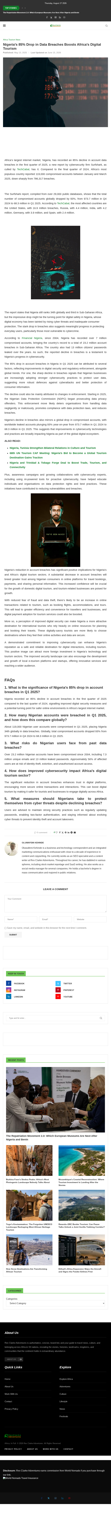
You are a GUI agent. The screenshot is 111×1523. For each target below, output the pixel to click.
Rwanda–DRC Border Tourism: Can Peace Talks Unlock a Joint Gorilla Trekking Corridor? (82, 1225)
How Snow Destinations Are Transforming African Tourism (26, 1270)
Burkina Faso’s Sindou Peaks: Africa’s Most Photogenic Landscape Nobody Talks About (28, 1180)
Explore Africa (66, 1379)
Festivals (64, 1416)
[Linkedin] (60, 17)
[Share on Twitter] (63, 832)
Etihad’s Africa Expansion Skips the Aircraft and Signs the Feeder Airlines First (80, 1270)
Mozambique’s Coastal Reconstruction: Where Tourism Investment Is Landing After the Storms (81, 1182)
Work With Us (11, 1394)
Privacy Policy (11, 1409)
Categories (11, 1299)
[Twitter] (51, 17)
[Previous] (22, 8)
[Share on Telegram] (72, 832)
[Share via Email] (75, 832)
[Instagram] (56, 17)
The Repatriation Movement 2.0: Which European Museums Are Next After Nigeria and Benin (41, 13)
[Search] (106, 26)
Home (7, 1379)
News (62, 1409)
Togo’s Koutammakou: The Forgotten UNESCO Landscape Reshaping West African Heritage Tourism (29, 1227)
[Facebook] (47, 17)
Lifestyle (63, 1401)
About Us (9, 1386)
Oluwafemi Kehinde (33, 842)
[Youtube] (64, 17)
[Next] (25, 8)
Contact (8, 1401)
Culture (63, 1394)
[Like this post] (57, 832)
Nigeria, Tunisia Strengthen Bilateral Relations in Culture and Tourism (53, 448)
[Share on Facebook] (59, 832)
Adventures (65, 1386)
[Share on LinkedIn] (68, 832)
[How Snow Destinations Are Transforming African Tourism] (29, 1249)
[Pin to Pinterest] (65, 832)
